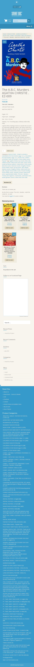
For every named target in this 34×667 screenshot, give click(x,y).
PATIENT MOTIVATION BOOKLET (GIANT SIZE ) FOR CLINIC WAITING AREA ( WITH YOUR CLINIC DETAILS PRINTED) (16, 595)
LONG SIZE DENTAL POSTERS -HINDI (13, 573)
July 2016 (7, 351)
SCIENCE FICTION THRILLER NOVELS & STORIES (16, 619)
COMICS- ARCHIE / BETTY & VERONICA (13, 470)
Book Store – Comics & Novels (12, 394)
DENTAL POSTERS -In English (11, 499)
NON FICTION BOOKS (9, 575)
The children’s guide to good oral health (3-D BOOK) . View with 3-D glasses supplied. (17, 639)
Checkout (6, 399)
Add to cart (10, 151)
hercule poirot (17, 167)
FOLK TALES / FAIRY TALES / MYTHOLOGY (14, 527)
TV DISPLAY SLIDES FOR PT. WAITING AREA (15, 655)
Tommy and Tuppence (8, 175)
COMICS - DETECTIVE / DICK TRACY (12, 457)
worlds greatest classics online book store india (14, 177)
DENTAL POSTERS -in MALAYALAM (12, 501)
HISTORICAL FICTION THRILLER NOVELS (14, 558)
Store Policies (7, 409)
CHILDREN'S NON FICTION (10, 443)
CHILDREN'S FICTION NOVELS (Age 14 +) (17, 156)
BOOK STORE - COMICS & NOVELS (16, 34)
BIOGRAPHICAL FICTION (9, 422)
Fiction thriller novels (7, 167)
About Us (6, 392)
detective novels (6, 166)
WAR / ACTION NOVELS (9, 660)
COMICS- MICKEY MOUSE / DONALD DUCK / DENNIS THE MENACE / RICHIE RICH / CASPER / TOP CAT (16, 474)
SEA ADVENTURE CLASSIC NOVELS (12, 625)
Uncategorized (7, 657)
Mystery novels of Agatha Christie (11, 169)
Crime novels (27, 164)
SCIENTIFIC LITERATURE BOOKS (12, 623)
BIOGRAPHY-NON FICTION (10, 425)
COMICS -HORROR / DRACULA (11, 467)
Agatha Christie (14, 161)
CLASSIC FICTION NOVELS (10, 450)
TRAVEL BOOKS (7, 643)
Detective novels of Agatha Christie (20, 166)
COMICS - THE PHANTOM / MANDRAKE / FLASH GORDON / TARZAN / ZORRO (16, 464)
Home (4, 34)
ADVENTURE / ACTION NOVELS (11, 420)
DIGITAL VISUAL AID (8, 519)
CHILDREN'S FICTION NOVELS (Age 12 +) (13, 156)
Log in (6, 372)
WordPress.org (8, 380)
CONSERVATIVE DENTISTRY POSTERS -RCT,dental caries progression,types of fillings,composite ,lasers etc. (17, 484)
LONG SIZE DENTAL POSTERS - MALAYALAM (15, 570)
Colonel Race (20, 164)
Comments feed (9, 377)
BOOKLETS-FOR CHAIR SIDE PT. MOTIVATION (15, 430)
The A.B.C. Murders (23, 174)
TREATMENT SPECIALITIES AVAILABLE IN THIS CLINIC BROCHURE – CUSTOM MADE (15, 651)
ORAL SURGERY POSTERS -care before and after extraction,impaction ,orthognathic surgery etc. (16, 582)
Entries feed (8, 374)
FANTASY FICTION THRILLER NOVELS (13, 522)
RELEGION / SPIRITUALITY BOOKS (12, 614)
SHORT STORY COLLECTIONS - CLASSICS (14, 630)
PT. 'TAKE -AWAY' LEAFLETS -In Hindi (13, 606)
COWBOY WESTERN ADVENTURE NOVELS (14, 492)
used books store (26, 175)
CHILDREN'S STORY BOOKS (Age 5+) (13, 448)
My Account (7, 406)
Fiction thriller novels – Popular (11, 524)
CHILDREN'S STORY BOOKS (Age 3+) (13, 445)
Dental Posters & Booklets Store (12, 404)
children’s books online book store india (12, 162)
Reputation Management (24, 316)
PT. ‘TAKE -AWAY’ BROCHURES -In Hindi (13, 611)
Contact (6, 402)
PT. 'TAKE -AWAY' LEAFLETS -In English (13, 604)
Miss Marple (25, 167)
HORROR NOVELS (8, 563)
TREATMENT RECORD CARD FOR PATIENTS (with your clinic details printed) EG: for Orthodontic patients (16, 646)
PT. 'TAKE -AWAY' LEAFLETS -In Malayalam (14, 609)
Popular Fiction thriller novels (13, 171)
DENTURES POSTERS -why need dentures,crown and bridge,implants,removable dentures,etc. (16, 512)
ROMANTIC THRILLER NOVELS (11, 616)
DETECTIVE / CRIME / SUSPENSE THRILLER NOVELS (17, 35)
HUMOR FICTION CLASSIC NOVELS (12, 565)
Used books (18, 175)
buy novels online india (24, 161)
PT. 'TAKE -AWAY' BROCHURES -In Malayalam (15, 601)
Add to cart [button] (9, 228)
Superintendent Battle (11, 174)
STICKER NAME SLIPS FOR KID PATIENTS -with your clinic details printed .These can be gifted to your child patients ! (17, 634)
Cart (5, 397)
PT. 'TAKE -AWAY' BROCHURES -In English (14, 599)
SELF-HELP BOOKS (8, 628)
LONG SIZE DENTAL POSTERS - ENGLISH (14, 568)
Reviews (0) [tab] (7, 182)
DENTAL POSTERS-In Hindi (10, 509)
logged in (11, 196)
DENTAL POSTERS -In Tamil (10, 504)
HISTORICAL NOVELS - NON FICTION (13, 560)
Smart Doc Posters (9, 333)
